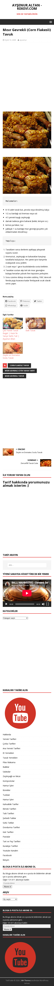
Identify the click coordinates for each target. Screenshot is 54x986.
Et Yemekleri (8, 753)
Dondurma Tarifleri (11, 827)
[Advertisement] (27, 78)
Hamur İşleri (8, 785)
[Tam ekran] (47, 604)
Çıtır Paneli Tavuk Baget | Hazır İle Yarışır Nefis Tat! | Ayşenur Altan (11, 334)
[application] (27, 593)
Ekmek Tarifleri (9, 809)
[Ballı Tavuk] (36, 323)
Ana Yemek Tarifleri (11, 748)
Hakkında (7, 734)
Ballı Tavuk (30, 330)
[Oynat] (6, 604)
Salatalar (7, 771)
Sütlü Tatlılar (8, 822)
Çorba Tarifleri (9, 743)
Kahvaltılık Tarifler (11, 804)
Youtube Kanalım (10, 850)
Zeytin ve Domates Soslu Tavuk (11, 356)
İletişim (6, 860)
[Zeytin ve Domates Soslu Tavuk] (13, 348)
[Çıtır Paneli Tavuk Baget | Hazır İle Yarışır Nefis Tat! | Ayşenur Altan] (13, 323)
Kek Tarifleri (8, 832)
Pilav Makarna (9, 762)
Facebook (7, 855)
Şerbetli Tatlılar (9, 818)
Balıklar (6, 767)
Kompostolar (9, 781)
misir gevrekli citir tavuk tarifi (20, 371)
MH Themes (26, 980)
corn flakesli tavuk (19, 365)
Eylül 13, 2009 (10, 40)
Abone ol (7, 887)
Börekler (6, 790)
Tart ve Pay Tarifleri (11, 841)
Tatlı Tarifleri (8, 813)
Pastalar (6, 836)
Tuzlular (6, 795)
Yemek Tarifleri (9, 739)
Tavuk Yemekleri (10, 757)
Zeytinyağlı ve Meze (11, 776)
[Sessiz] (43, 604)
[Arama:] (27, 565)
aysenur (23, 40)
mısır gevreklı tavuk (14, 376)
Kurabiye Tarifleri (10, 846)
